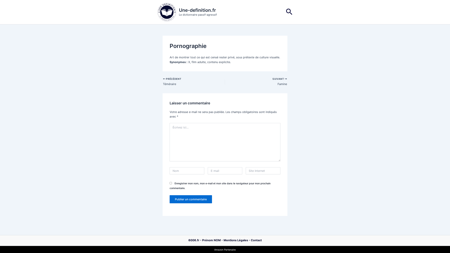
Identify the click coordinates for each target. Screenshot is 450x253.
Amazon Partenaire (225, 249)
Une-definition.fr (197, 10)
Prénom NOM (211, 240)
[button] (289, 12)
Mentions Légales (236, 240)
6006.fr (193, 240)
